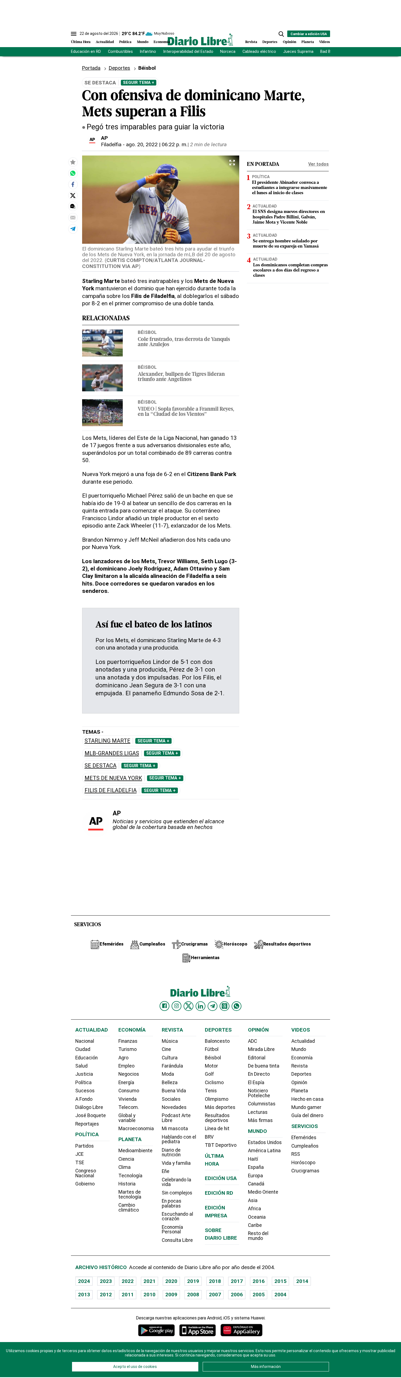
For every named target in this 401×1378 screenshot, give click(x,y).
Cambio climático (128, 1207)
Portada (91, 68)
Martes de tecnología (129, 1194)
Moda (168, 1074)
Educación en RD (86, 51)
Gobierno (85, 1184)
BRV (209, 1137)
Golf (209, 1074)
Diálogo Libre (89, 1107)
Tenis (211, 1090)
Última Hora (81, 42)
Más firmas (260, 1120)
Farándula (172, 1066)
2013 (84, 1294)
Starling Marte (107, 741)
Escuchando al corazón (177, 1216)
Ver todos (318, 164)
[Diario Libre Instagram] (176, 1006)
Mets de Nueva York (113, 778)
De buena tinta (263, 1066)
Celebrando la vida (176, 1182)
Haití (253, 1159)
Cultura (170, 1057)
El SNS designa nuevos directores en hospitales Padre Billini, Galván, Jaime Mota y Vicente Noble (289, 217)
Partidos (84, 1146)
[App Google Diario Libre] (156, 1330)
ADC (252, 1041)
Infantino (148, 51)
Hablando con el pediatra (179, 1139)
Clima (124, 1167)
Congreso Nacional (85, 1173)
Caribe (255, 1225)
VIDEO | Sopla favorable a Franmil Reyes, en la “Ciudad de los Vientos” (186, 412)
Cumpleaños (305, 1146)
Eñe (165, 1171)
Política (125, 42)
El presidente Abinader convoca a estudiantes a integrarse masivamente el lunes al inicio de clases (289, 188)
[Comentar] (73, 206)
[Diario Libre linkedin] (200, 1006)
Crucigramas (305, 1170)
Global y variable (127, 1118)
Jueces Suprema (298, 51)
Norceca (227, 51)
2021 (149, 1281)
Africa (254, 1208)
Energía (126, 1082)
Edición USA (221, 1178)
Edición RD (219, 1193)
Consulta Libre (177, 1240)
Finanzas (127, 1041)
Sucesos (85, 1090)
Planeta (307, 42)
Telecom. (128, 1107)
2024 (84, 1281)
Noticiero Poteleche (259, 1093)
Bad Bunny (329, 51)
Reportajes (87, 1124)
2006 (237, 1294)
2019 (193, 1281)
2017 (237, 1281)
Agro (123, 1057)
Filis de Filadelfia (111, 790)
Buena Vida (174, 1090)
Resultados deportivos (217, 1118)
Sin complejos (177, 1193)
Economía (162, 42)
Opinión (289, 42)
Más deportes (220, 1107)
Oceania (257, 1217)
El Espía (256, 1082)
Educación (86, 1057)
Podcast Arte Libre (176, 1118)
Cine (166, 1049)
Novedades (174, 1107)
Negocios (128, 1074)
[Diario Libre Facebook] (164, 1006)
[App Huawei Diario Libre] (241, 1330)
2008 (193, 1294)
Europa (255, 1175)
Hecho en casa (307, 1099)
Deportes (269, 42)
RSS (295, 1154)
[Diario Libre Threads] (224, 1006)
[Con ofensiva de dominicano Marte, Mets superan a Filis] (73, 173)
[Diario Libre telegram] (212, 1006)
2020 (171, 1281)
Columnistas (262, 1103)
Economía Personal (172, 1229)
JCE (79, 1154)
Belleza (170, 1082)
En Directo (259, 1074)
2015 (280, 1281)
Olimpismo (216, 1099)
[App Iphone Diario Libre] (197, 1330)
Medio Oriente (263, 1192)
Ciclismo (214, 1082)
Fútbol (212, 1049)
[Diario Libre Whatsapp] (236, 1006)
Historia (127, 1184)
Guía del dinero (307, 1115)
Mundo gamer (306, 1107)
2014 (302, 1281)
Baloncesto (217, 1041)
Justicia (84, 1074)
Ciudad (82, 1049)
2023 (106, 1281)
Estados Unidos (265, 1142)
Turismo (127, 1049)
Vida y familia (176, 1163)
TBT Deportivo (221, 1145)
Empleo (126, 1066)
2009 (171, 1294)
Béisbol (147, 332)
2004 (280, 1294)
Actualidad (105, 42)
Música (170, 1041)
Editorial (256, 1057)
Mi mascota (175, 1128)
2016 (259, 1281)
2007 (215, 1294)
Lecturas (258, 1112)
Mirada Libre (261, 1049)
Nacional (84, 1041)
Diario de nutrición (171, 1152)
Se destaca (100, 766)
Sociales (171, 1099)
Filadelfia (111, 144)
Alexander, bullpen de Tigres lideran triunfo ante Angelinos (181, 377)
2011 (128, 1294)
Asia (253, 1200)
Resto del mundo (258, 1236)
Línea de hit (217, 1128)
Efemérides (303, 1137)
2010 (149, 1294)
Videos (324, 42)
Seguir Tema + (138, 82)
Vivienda (127, 1099)
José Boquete (90, 1115)
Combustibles (120, 51)
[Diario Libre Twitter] (188, 1006)
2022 (128, 1281)
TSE (79, 1162)
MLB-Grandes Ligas (112, 753)
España (256, 1167)
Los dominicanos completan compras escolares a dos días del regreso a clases (290, 270)
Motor (211, 1066)
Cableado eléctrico (259, 51)
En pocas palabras (171, 1203)
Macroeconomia (136, 1128)
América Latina (264, 1150)
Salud (81, 1066)
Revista (251, 42)
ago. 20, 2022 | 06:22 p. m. (156, 144)
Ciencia (126, 1159)
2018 (215, 1281)
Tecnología (130, 1175)
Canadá (256, 1184)
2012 (106, 1294)
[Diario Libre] (200, 39)
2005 (259, 1294)
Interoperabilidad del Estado (188, 51)
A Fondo (83, 1099)
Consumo (128, 1090)
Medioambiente (135, 1150)
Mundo (142, 42)
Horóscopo (303, 1162)
